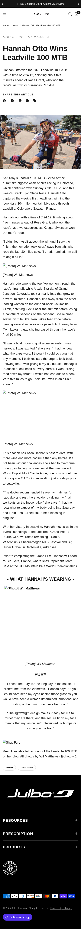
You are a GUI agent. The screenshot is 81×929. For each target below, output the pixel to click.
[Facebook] (5, 100)
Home (6, 25)
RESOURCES (15, 820)
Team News (27, 767)
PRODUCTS (14, 847)
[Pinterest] (21, 100)
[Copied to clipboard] (35, 100)
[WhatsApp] (28, 100)
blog (15, 756)
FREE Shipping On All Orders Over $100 (40, 3)
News (15, 25)
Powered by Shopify (61, 908)
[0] (75, 14)
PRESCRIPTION (18, 834)
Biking (9, 767)
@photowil (67, 756)
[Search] (70, 14)
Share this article (18, 94)
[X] (13, 100)
